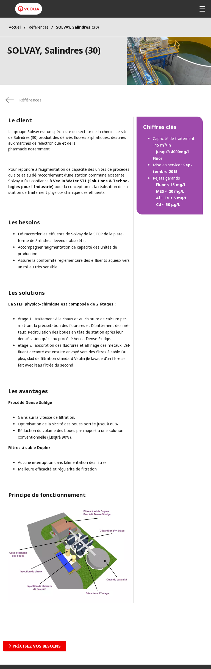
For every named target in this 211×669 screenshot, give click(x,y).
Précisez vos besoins (37, 646)
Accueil (15, 27)
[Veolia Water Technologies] (28, 9)
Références (39, 27)
